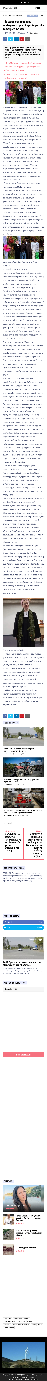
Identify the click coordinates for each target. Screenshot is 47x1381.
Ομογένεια (7, 1324)
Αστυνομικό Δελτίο (9, 1321)
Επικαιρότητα (16, 15)
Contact (35, 1379)
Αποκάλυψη (30, 1321)
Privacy (27, 1379)
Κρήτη (40, 1324)
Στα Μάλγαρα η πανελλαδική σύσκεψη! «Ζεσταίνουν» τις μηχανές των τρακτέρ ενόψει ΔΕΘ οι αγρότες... (22, 66)
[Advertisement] (23, 1021)
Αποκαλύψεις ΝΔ (9, 1327)
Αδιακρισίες (21, 1321)
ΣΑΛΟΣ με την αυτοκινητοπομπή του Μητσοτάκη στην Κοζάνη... (22, 963)
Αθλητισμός (7, 1318)
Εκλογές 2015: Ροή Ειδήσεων (21, 1324)
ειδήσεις (26, 1318)
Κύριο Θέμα (33, 33)
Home (11, 1379)
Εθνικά (34, 1324)
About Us (19, 1379)
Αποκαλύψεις (18, 1318)
